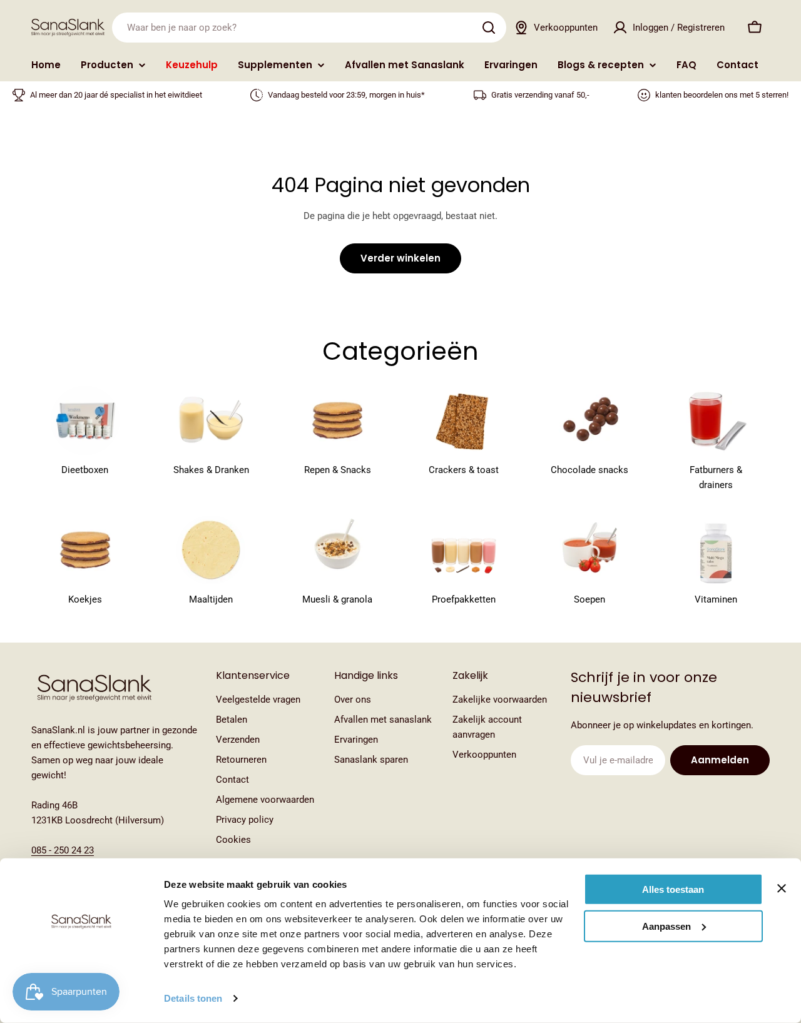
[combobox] (309, 28)
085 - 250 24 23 (62, 850)
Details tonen (193, 998)
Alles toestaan (673, 889)
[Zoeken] (488, 27)
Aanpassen (666, 925)
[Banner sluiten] (781, 888)
